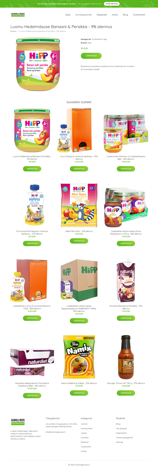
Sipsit (67, 14)
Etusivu (13, 31)
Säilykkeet (102, 14)
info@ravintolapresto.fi (56, 432)
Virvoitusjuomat (83, 14)
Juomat (84, 424)
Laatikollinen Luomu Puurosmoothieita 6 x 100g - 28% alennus (32, 307)
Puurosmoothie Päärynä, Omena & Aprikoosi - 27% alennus (32, 232)
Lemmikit (85, 437)
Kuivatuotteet (86, 428)
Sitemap (119, 442)
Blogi (125, 14)
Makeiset (85, 442)
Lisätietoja (91, 56)
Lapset (84, 433)
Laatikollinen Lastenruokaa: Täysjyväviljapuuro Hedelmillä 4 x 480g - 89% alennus (79, 308)
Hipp (105, 39)
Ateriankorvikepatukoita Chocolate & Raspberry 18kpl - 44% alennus (32, 384)
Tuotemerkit (139, 14)
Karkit (115, 14)
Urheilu (84, 451)
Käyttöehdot (121, 433)
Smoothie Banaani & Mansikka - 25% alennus (125, 307)
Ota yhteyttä (121, 428)
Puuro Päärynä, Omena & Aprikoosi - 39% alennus (79, 157)
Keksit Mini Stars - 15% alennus (79, 231)
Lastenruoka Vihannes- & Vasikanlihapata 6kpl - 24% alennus (126, 157)
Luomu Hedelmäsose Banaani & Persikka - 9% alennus (32, 157)
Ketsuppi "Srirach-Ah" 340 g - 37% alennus (126, 383)
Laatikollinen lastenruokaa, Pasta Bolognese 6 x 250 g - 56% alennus (126, 232)
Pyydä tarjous (112, 4)
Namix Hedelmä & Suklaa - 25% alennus (79, 383)
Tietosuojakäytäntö (124, 437)
